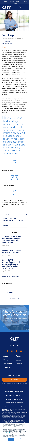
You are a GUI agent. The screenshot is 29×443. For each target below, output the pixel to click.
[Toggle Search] (20, 7)
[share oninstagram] (12, 351)
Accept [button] (11, 440)
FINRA (17, 408)
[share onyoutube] (21, 351)
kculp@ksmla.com (7, 43)
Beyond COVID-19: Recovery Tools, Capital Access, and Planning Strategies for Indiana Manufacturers (11, 264)
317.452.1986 (6, 41)
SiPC (21, 408)
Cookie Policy (10, 395)
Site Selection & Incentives (14, 288)
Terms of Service (17, 385)
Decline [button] (17, 440)
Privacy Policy (9, 432)
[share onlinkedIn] (8, 351)
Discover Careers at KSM (10, 326)
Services (7, 360)
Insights (6, 367)
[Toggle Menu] (26, 7)
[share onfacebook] (17, 351)
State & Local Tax (14, 292)
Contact (25, 1)
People (19, 364)
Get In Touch (14, 345)
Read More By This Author (10, 276)
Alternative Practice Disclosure (13, 399)
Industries (7, 364)
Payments (11, 1)
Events (5, 1)
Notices (18, 395)
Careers (19, 360)
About (6, 356)
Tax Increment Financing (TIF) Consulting (14, 297)
